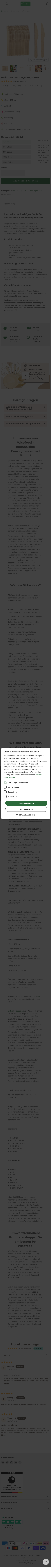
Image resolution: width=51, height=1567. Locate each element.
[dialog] (25, 783)
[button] (25, 814)
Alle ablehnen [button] (26, 809)
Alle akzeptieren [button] (26, 803)
